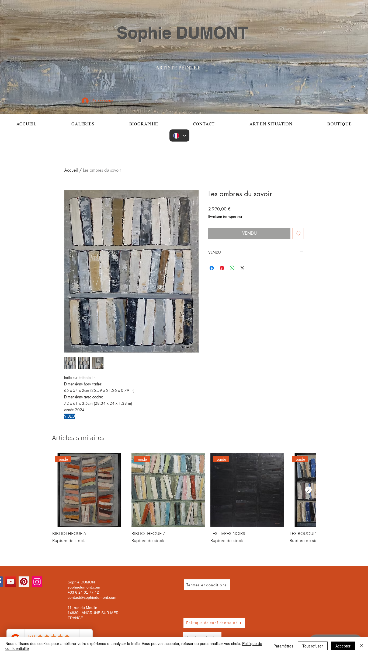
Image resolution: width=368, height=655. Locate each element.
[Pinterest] (24, 581)
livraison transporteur (225, 216)
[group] (184, 498)
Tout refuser (312, 646)
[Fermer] (361, 646)
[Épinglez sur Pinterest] (222, 268)
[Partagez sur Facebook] (212, 268)
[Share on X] (242, 268)
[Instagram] (37, 581)
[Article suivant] (308, 490)
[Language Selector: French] (179, 135)
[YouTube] (10, 581)
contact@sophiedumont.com (92, 597)
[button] (298, 100)
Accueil (71, 170)
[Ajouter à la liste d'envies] (298, 233)
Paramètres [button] (283, 646)
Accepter (342, 646)
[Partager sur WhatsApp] (232, 268)
